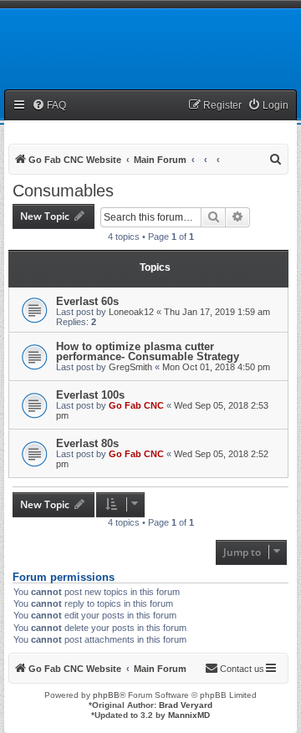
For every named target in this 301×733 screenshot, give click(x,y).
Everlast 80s (87, 443)
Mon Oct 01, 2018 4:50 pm (216, 367)
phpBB (106, 695)
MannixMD (189, 715)
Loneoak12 (131, 312)
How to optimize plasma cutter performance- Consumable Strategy (147, 351)
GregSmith (130, 367)
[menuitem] (49, 105)
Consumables (63, 191)
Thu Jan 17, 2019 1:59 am (217, 312)
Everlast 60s (87, 301)
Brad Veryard (185, 705)
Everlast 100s (90, 395)
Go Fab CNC (136, 405)
